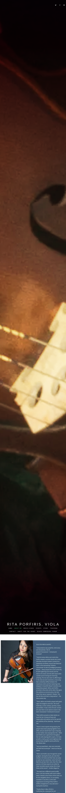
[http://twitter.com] (55, 5)
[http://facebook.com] (60, 5)
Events (38, 628)
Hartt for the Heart (26, 631)
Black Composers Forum (47, 631)
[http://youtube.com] (64, 5)
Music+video (29, 628)
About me (18, 628)
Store (45, 628)
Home (10, 628)
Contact (12, 631)
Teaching (53, 628)
